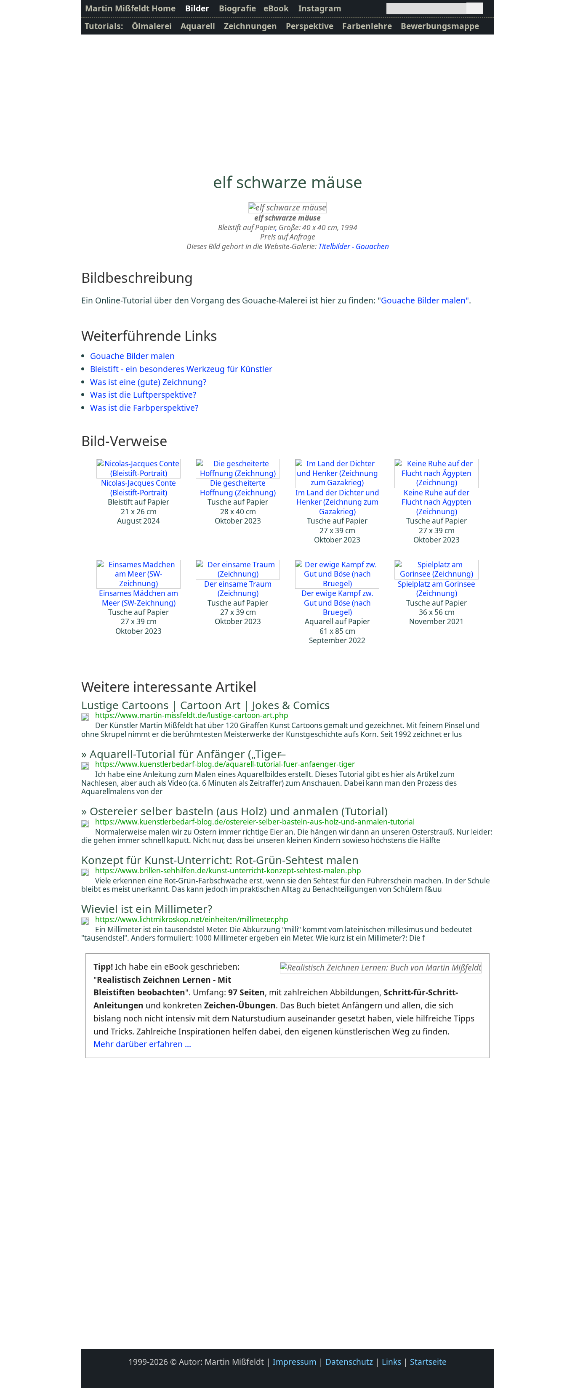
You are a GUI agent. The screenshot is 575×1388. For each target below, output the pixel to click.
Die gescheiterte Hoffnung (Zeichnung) (238, 487)
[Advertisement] (287, 98)
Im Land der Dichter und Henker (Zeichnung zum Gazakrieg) (337, 502)
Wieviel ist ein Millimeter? (146, 908)
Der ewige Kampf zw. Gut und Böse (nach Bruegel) (337, 602)
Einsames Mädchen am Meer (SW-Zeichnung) (138, 597)
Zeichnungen (250, 26)
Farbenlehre (367, 26)
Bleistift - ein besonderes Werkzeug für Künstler (181, 369)
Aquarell (198, 26)
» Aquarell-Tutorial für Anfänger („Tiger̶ (181, 753)
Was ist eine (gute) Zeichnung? (148, 382)
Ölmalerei (152, 26)
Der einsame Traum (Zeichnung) (238, 588)
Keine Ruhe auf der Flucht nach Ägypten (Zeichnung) (436, 502)
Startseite (428, 1361)
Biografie (237, 8)
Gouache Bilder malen (132, 356)
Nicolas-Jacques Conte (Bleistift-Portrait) (138, 487)
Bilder (197, 8)
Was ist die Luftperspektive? (143, 394)
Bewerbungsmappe (440, 26)
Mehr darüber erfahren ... (142, 1044)
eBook (276, 8)
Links (391, 1361)
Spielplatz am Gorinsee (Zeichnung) (436, 588)
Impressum (295, 1361)
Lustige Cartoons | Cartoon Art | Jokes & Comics (205, 705)
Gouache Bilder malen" (425, 300)
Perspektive (309, 26)
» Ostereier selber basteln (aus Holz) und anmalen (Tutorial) (234, 811)
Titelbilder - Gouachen (353, 246)
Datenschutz (349, 1361)
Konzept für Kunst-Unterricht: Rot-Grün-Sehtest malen (220, 859)
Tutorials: (104, 26)
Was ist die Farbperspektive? (144, 407)
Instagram (319, 8)
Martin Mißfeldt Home (130, 8)
